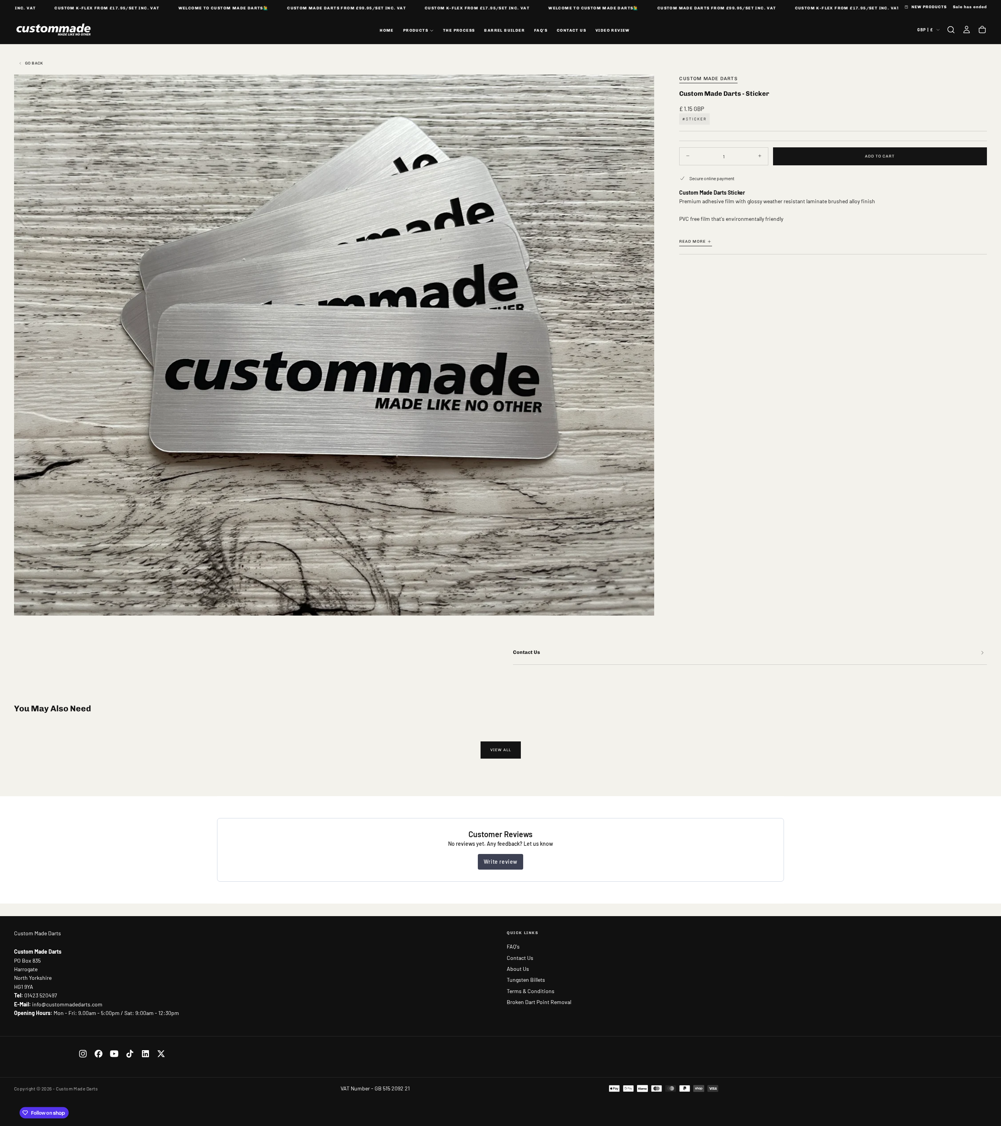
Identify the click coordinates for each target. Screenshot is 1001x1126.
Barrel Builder (504, 30)
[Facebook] (98, 1053)
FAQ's (540, 30)
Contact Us (571, 30)
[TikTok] (130, 1053)
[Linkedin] (145, 1053)
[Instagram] (83, 1053)
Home (387, 30)
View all (500, 750)
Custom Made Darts (708, 78)
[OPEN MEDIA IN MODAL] (641, 603)
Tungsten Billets (526, 979)
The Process (459, 30)
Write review (500, 861)
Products (415, 30)
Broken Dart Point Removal (539, 1002)
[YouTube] (114, 1053)
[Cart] (982, 29)
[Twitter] (161, 1053)
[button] (951, 29)
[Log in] (966, 29)
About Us (518, 968)
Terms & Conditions (530, 991)
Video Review (613, 30)
